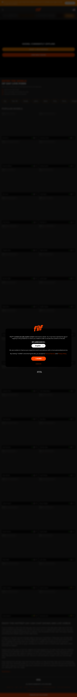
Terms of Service (50, 353)
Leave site (38, 363)
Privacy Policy (62, 353)
